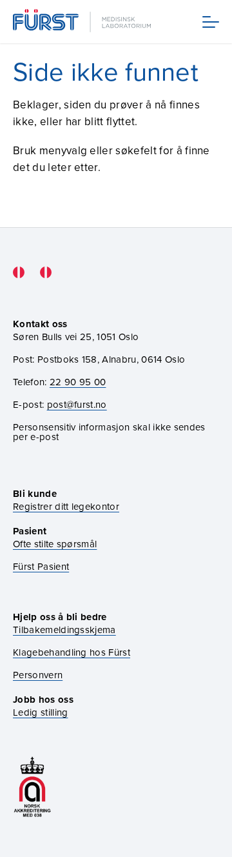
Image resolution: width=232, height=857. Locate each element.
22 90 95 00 (78, 381)
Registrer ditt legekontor (66, 506)
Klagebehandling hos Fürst (71, 652)
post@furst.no (77, 404)
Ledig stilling (40, 712)
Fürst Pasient (41, 566)
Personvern (38, 675)
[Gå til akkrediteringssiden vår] (32, 787)
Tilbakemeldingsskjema (64, 629)
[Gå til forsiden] (83, 21)
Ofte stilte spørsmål (55, 544)
